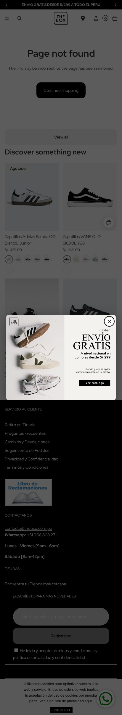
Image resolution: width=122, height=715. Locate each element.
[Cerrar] (109, 321)
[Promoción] (61, 357)
